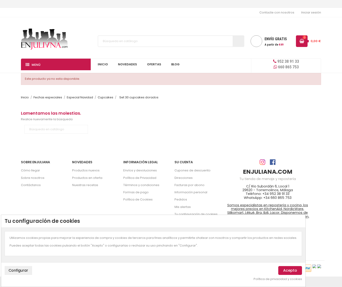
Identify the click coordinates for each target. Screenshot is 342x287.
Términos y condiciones (141, 185)
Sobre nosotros (32, 178)
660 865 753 (288, 66)
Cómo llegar (30, 170)
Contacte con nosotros (276, 12)
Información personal (190, 192)
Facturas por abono (189, 185)
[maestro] (314, 266)
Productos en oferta (87, 178)
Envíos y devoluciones (140, 170)
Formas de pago (136, 192)
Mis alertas (182, 207)
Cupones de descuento (192, 170)
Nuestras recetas (85, 185)
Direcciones (183, 178)
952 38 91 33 (287, 61)
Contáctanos (31, 185)
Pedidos (180, 199)
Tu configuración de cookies (196, 214)
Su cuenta (183, 162)
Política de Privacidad (139, 178)
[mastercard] (319, 266)
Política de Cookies (138, 199)
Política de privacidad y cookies (278, 279)
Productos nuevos (86, 170)
